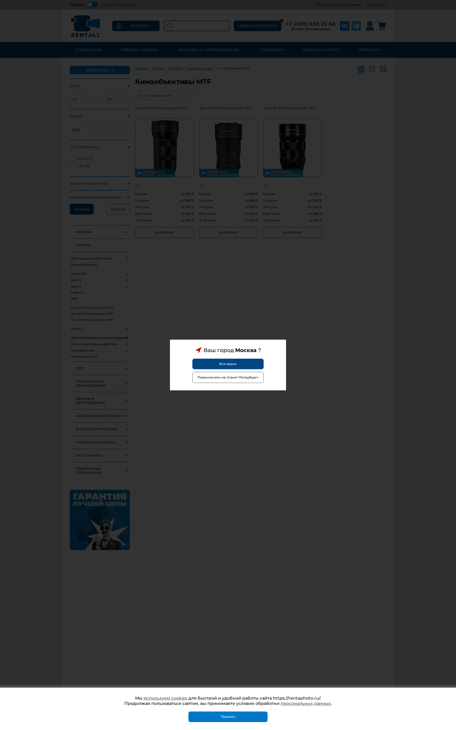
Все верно (228, 364)
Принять (228, 717)
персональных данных (306, 703)
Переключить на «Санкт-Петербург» (228, 377)
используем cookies (165, 698)
